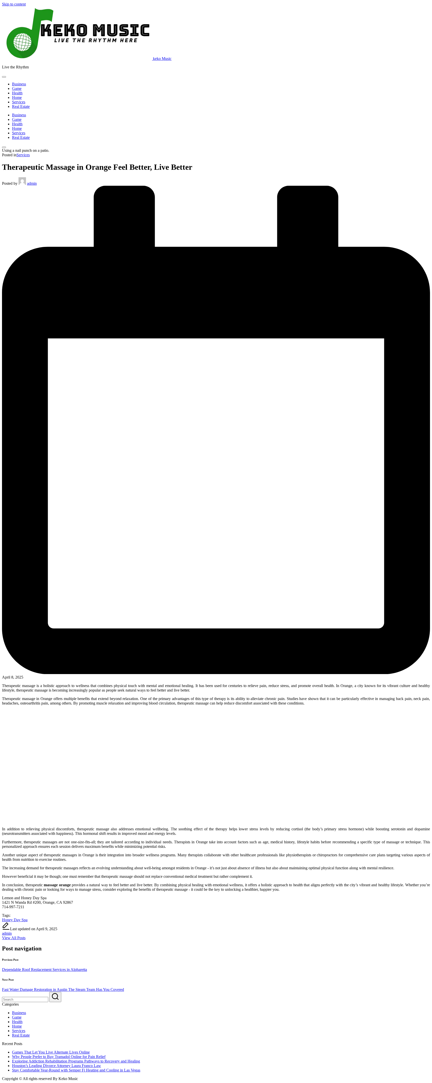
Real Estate (21, 1035)
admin (7, 933)
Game (17, 1017)
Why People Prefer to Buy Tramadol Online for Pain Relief (59, 1057)
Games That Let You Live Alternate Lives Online (51, 1052)
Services (23, 155)
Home (17, 1026)
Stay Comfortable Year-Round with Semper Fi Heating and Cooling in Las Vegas (76, 1070)
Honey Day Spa (15, 920)
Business (19, 1013)
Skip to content (14, 4)
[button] (14, 938)
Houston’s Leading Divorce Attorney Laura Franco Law (56, 1066)
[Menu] (4, 77)
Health (17, 1022)
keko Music (162, 58)
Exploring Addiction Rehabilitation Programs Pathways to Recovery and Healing (76, 1061)
